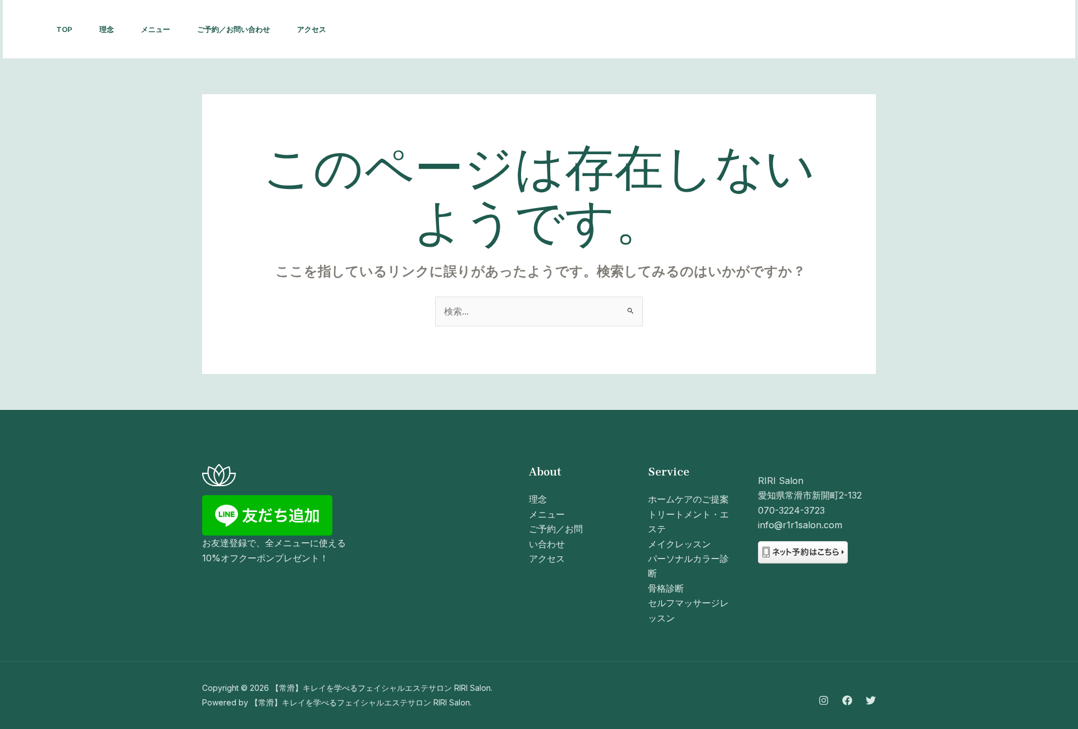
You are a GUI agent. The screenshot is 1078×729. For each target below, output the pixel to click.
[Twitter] (970, 29)
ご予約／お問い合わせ (233, 29)
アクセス (311, 29)
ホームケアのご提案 (688, 499)
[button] (1026, 29)
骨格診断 (666, 588)
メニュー (155, 29)
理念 (106, 29)
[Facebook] (945, 29)
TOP (64, 29)
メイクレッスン (679, 544)
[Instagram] (920, 29)
